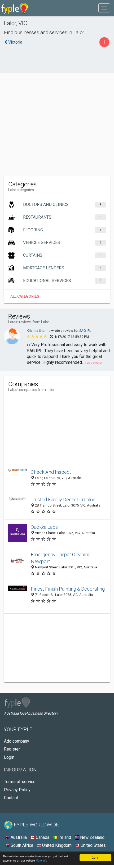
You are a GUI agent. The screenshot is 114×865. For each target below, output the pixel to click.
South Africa (21, 845)
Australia (18, 837)
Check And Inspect (51, 472)
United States (93, 845)
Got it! (95, 857)
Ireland (64, 837)
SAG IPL (85, 331)
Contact (11, 797)
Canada (42, 837)
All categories (24, 296)
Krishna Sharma (39, 331)
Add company (16, 741)
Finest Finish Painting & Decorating (68, 589)
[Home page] (14, 8)
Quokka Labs (44, 527)
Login (9, 757)
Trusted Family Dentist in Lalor (63, 499)
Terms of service (20, 781)
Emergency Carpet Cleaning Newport (60, 558)
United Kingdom (56, 845)
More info (41, 860)
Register (12, 749)
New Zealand (91, 837)
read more (93, 362)
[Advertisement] (57, 114)
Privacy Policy (17, 789)
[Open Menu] (104, 7)
